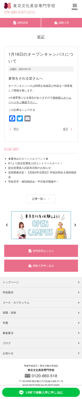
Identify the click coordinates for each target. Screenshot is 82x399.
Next (75, 225)
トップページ (11, 282)
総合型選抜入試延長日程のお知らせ (29, 168)
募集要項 (8, 333)
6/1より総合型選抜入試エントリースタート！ (35, 163)
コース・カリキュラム (16, 302)
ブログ (7, 343)
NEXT (65, 130)
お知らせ (8, 353)
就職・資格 (9, 312)
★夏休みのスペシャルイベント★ (28, 158)
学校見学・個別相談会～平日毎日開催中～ (33, 181)
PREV (16, 130)
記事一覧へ (39, 198)
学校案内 (8, 292)
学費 (5, 323)
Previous (7, 225)
